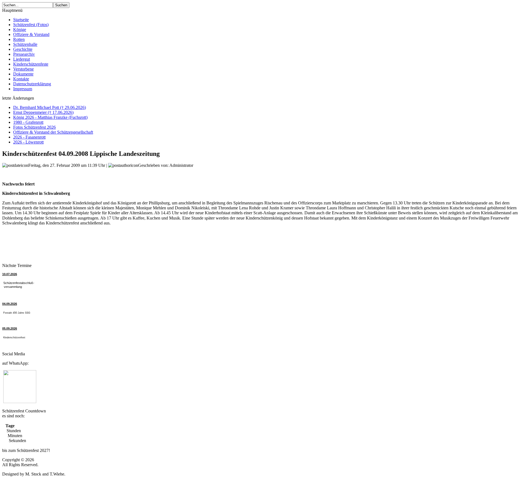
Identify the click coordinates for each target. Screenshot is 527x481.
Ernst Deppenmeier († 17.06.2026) (43, 112)
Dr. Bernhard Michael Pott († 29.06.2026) (49, 107)
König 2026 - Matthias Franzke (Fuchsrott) (50, 117)
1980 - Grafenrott (28, 122)
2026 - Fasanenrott (29, 137)
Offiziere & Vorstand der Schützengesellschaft (53, 132)
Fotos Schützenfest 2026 (34, 127)
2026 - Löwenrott (28, 142)
